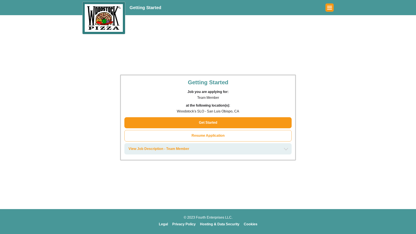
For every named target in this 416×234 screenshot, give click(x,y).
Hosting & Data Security (219, 224)
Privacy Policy (184, 224)
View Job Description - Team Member (158, 149)
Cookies (250, 224)
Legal (163, 224)
